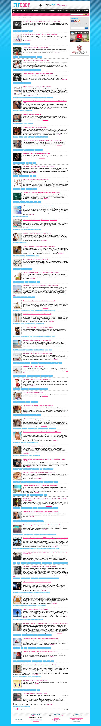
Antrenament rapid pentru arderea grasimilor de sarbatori (39, 566)
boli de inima (53, 548)
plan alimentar (22, 202)
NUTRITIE (27, 10)
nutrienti (26, 281)
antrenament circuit (34, 362)
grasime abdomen (32, 323)
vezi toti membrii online (36, 719)
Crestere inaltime (76, 719)
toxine (15, 481)
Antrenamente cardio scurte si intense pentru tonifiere (38, 166)
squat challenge (20, 534)
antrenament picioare (44, 534)
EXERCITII (59, 10)
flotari (25, 442)
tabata (34, 162)
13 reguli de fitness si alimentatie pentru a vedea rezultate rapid (41, 21)
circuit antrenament (30, 375)
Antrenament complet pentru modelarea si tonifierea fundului (40, 652)
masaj (22, 123)
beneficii (57, 548)
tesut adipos (23, 706)
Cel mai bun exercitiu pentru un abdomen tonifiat (37, 87)
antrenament (30, 123)
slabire (36, 136)
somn (39, 136)
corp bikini (39, 676)
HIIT (29, 136)
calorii (38, 281)
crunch (39, 428)
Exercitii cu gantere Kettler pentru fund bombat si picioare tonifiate (42, 140)
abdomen (29, 83)
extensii (26, 661)
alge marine (15, 494)
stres (42, 136)
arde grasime (23, 336)
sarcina (25, 43)
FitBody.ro (20, 17)
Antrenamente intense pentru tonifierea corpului (37, 233)
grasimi (26, 323)
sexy (18, 689)
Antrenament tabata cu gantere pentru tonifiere (36, 153)
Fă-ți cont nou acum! (62, 5)
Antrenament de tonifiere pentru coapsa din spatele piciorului (40, 638)
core (25, 83)
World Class (16, 468)
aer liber (15, 349)
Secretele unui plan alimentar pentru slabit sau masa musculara (41, 192)
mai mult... (35, 26)
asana (38, 619)
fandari (34, 229)
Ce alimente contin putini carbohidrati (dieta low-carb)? (39, 301)
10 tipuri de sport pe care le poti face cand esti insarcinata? (40, 34)
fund (22, 149)
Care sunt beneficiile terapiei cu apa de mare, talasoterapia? (40, 485)
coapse (41, 619)
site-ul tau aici (76, 721)
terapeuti (31, 494)
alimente (48, 310)
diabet (37, 323)
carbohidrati (21, 136)
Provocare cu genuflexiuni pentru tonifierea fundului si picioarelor (42, 525)
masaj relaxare (29, 481)
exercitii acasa (39, 97)
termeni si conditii (56, 719)
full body (19, 242)
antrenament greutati (32, 521)
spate (18, 123)
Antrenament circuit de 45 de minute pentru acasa (37, 353)
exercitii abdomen (20, 83)
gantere (19, 110)
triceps (15, 562)
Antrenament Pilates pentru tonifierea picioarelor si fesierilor (40, 285)
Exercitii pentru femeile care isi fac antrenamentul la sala (39, 665)
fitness (23, 30)
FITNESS (19, 10)
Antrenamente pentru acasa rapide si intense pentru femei (40, 220)
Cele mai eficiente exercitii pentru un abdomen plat (38, 405)
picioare (19, 149)
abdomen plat (16, 375)
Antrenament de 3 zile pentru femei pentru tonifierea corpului (40, 511)
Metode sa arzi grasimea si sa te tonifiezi (35, 127)
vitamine (39, 202)
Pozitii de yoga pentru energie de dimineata (35, 609)
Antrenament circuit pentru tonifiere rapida (35, 596)
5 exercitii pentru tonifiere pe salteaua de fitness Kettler (39, 246)
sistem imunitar (23, 481)
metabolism (45, 336)
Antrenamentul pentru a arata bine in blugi (35, 680)
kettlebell (44, 661)
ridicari (48, 661)
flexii (25, 562)
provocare (25, 534)
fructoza (32, 310)
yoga (14, 43)
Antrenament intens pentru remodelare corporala (37, 582)
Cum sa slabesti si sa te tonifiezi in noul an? (36, 60)
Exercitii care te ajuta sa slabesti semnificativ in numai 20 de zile (42, 432)
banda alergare (29, 442)
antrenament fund (52, 534)
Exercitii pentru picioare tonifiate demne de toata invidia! (39, 446)
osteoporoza (35, 548)
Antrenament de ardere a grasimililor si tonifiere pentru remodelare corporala (45, 623)
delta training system (35, 468)
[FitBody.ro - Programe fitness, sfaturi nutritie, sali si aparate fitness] (25, 5)
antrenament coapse (38, 149)
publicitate (56, 720)
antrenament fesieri (37, 349)
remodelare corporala (21, 592)
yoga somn (15, 548)
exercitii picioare (16, 455)
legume (22, 310)
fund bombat (34, 661)
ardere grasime (23, 268)
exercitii (15, 297)
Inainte (66, 709)
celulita (45, 494)
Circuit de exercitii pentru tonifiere (33, 392)
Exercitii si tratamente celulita (76, 718)
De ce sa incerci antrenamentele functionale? (36, 259)
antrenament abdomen (21, 97)
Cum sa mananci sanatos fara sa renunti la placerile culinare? (41, 272)
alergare (15, 216)
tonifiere (30, 30)
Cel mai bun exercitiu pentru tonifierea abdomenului (38, 73)
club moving (46, 481)
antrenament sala (24, 521)
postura (19, 268)
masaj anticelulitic (37, 481)
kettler (44, 97)
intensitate (42, 375)
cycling (38, 689)
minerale (30, 281)
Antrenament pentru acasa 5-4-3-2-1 (33, 366)
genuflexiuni (23, 162)
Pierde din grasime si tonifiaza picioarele (35, 693)
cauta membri (36, 721)
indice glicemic (27, 310)
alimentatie (15, 30)
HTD (62, 716)
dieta (39, 310)
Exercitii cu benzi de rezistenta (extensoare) (36, 179)
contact (56, 721)
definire (35, 281)
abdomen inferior (33, 415)
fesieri (25, 149)
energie (19, 619)
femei (30, 229)
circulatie (51, 481)
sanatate (23, 619)
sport (21, 43)
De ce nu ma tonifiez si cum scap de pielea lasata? (38, 327)
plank (47, 97)
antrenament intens (56, 562)
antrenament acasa (21, 255)
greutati (27, 30)
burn (41, 468)
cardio (20, 30)
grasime (25, 123)
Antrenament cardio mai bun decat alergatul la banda (38, 206)
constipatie (47, 548)
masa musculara (16, 202)
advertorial (15, 255)
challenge (38, 534)
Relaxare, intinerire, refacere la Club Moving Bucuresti (39, 472)
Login (58, 4)
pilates (26, 297)
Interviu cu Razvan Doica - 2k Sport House (35, 47)
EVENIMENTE (51, 10)
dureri (43, 548)
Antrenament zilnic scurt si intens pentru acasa (36, 379)
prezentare (56, 718)
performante (29, 468)
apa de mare (41, 494)
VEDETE (43, 10)
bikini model (34, 676)
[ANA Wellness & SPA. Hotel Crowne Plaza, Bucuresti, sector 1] (79, 44)
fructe (36, 310)
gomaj (42, 481)
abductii (15, 661)
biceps (40, 562)
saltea (26, 110)
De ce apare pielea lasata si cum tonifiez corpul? (37, 314)
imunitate (39, 548)
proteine (32, 136)
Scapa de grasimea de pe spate (32, 114)
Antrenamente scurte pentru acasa (33, 419)
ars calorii (50, 562)
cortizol (25, 136)
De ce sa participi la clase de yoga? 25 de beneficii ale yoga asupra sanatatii (45, 538)
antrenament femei (31, 149)
